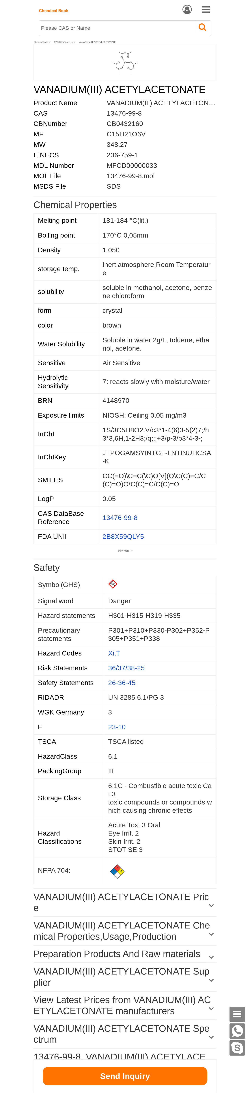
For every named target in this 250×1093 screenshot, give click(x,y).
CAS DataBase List (63, 42)
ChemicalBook (40, 42)
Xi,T (114, 653)
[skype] (237, 1048)
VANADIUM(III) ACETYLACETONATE (97, 42)
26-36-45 (122, 683)
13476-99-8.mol (131, 176)
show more (123, 550)
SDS (114, 186)
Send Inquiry (125, 1076)
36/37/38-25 (126, 668)
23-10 (117, 727)
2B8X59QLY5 (123, 536)
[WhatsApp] (237, 1031)
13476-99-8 (124, 113)
